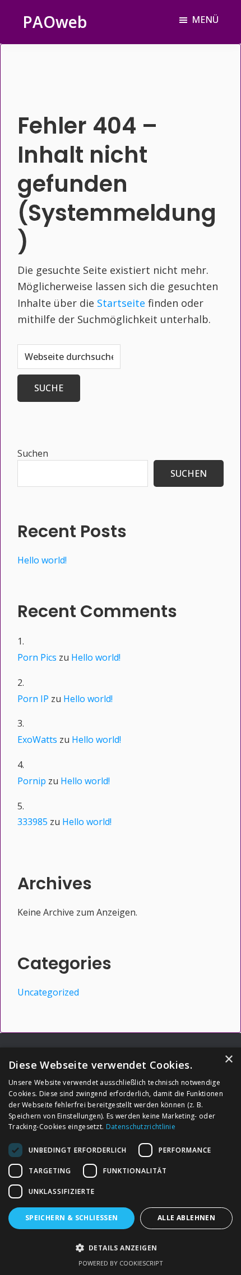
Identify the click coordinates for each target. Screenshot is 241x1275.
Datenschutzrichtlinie (140, 1126)
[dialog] (120, 1161)
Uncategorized (48, 992)
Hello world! (42, 560)
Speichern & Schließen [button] (71, 1217)
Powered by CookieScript (120, 1263)
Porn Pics (37, 657)
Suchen (32, 453)
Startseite (121, 303)
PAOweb (54, 21)
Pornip (31, 781)
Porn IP (33, 699)
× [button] (228, 1059)
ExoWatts (37, 739)
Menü (205, 19)
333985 (32, 822)
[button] (120, 1248)
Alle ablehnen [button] (186, 1217)
